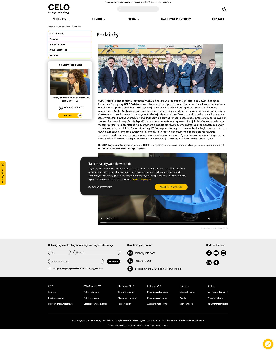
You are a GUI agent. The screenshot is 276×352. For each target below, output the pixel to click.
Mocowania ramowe (127, 298)
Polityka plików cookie (121, 320)
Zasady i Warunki (169, 320)
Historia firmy (57, 44)
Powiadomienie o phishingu (191, 320)
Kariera (54, 55)
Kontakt (68, 115)
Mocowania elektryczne (157, 292)
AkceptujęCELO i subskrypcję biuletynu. (78, 268)
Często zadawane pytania (95, 304)
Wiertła (183, 298)
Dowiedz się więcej (141, 179)
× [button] (191, 160)
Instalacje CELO (154, 286)
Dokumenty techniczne (218, 304)
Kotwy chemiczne (91, 298)
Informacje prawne (80, 320)
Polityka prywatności (100, 320)
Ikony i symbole (186, 304)
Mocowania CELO (126, 286)
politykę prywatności (70, 268)
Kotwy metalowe (91, 292)
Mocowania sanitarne (157, 298)
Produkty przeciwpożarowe (60, 304)
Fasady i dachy (124, 304)
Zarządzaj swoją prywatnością (146, 320)
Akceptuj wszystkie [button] (171, 186)
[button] (100, 187)
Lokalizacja (185, 286)
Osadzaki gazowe (56, 298)
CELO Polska (57, 33)
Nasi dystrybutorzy (188, 292)
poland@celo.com (144, 253)
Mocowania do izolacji (217, 292)
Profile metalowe (215, 298)
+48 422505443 (143, 260)
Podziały (55, 39)
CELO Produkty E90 (92, 286)
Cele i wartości (58, 50)
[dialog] (137, 176)
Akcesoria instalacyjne (157, 304)
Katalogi (52, 292)
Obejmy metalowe (126, 292)
